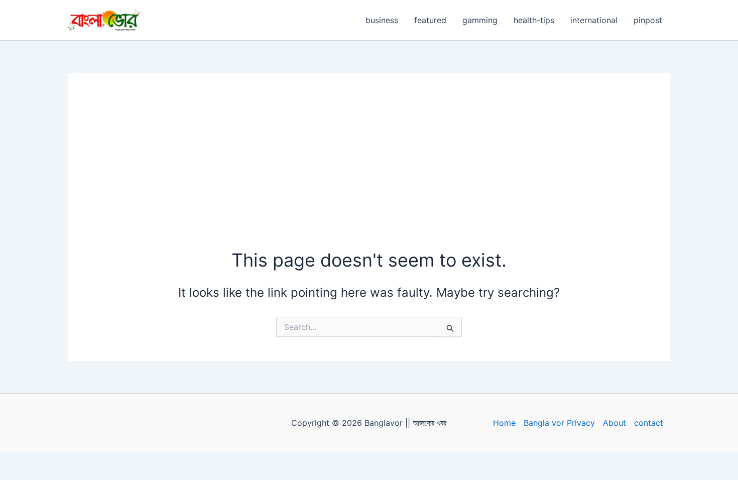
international (594, 20)
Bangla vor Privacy (559, 423)
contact (648, 423)
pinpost (648, 20)
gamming (480, 20)
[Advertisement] (369, 172)
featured (430, 20)
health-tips (534, 20)
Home (504, 423)
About (614, 423)
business (381, 20)
